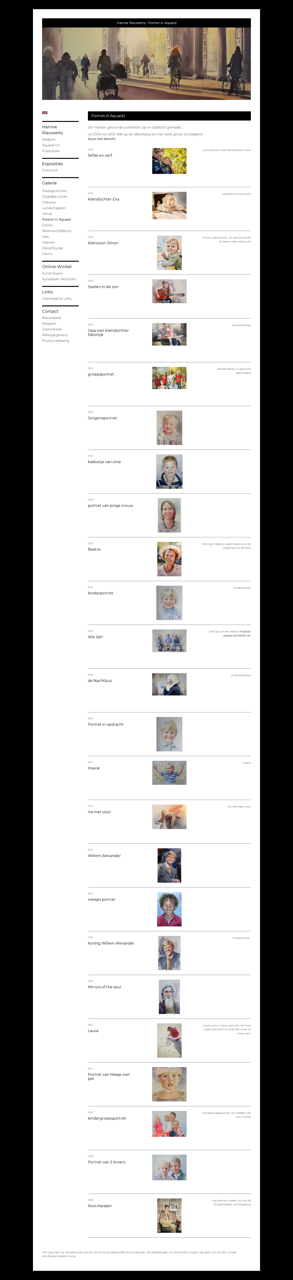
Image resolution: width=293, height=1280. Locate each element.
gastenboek (52, 329)
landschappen (54, 208)
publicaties (51, 151)
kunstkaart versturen (59, 279)
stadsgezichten (54, 191)
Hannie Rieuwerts (131, 23)
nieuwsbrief (51, 318)
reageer (49, 323)
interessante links (57, 299)
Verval (47, 214)
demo (47, 254)
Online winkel (57, 266)
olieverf (48, 242)
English (44, 112)
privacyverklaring (55, 341)
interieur (49, 202)
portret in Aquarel (56, 219)
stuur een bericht (101, 139)
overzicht (50, 170)
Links (47, 291)
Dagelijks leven (55, 197)
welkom (49, 139)
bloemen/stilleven (57, 231)
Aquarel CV (51, 145)
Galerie (49, 183)
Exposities (52, 163)
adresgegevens (55, 335)
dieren (47, 225)
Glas (45, 237)
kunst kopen (52, 273)
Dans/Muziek (52, 248)
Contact (50, 311)
